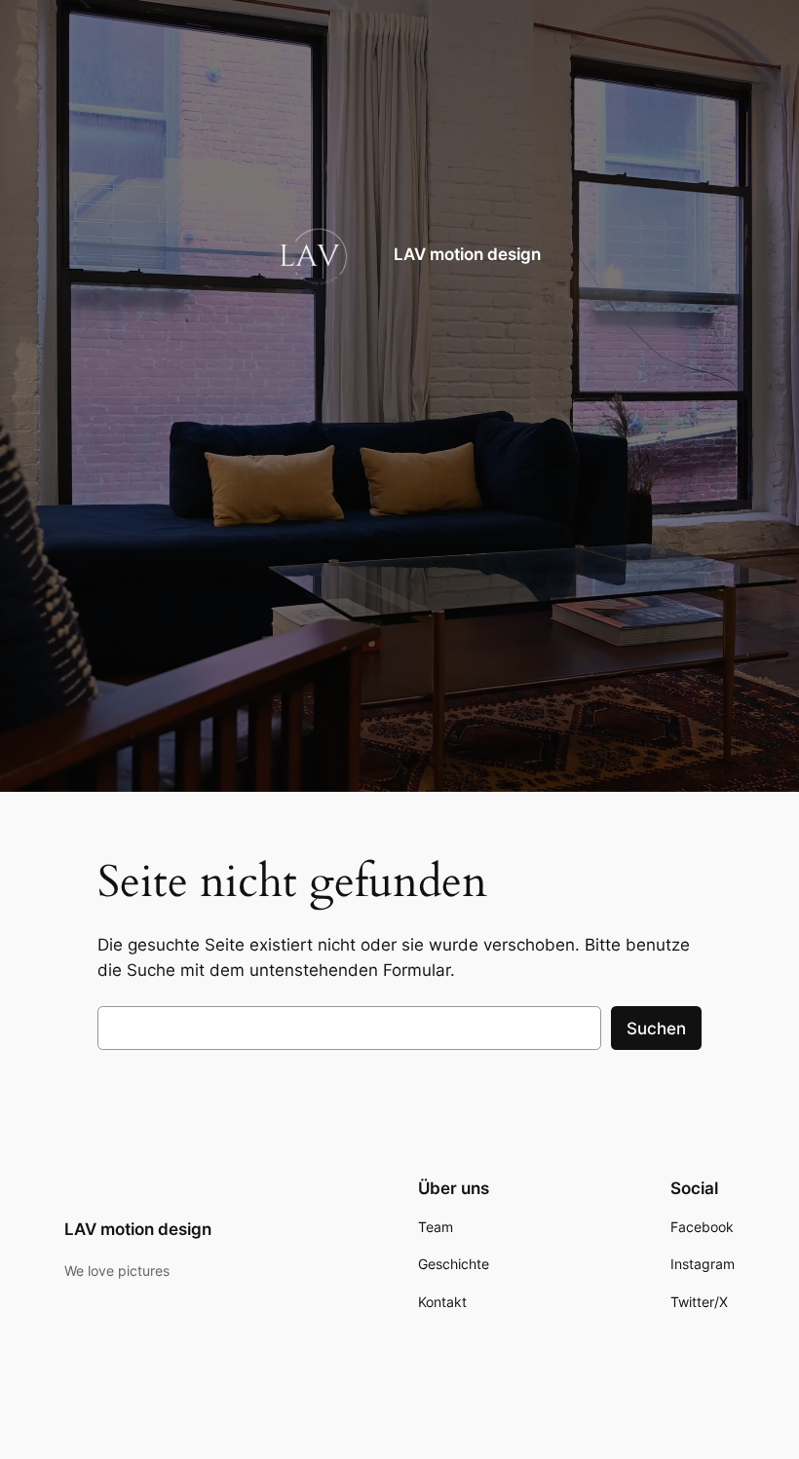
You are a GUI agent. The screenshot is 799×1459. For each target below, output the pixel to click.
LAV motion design (467, 254)
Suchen (656, 1028)
